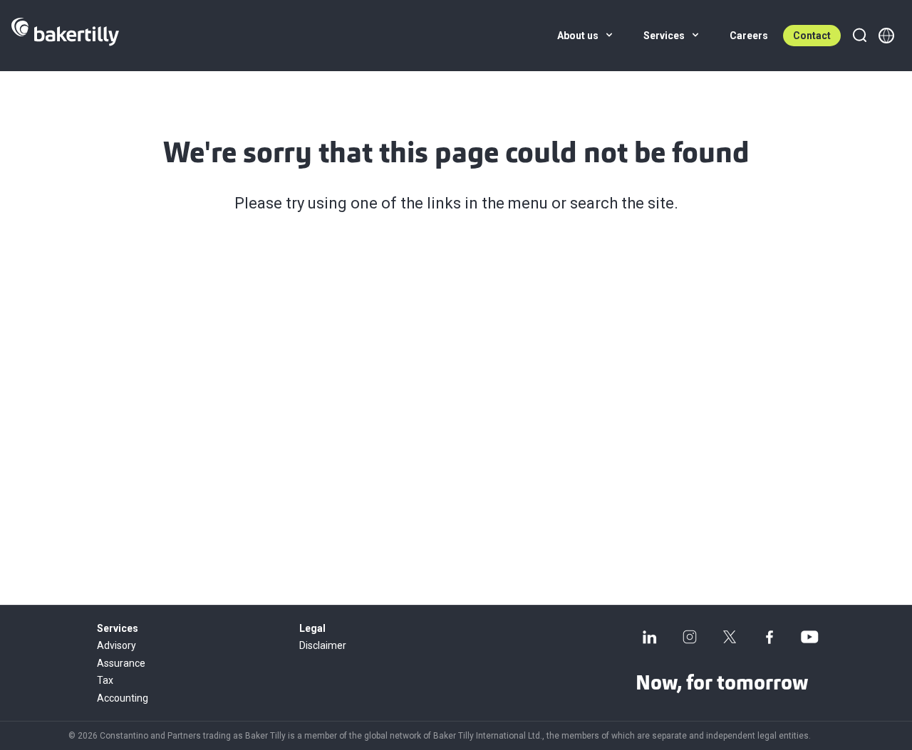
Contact (812, 35)
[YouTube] (809, 637)
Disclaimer (322, 645)
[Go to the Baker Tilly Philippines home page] (65, 35)
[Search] (859, 35)
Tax (105, 680)
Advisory (116, 645)
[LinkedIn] (650, 637)
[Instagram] (689, 637)
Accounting (122, 698)
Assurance (121, 663)
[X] (729, 637)
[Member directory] (886, 35)
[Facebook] (769, 637)
